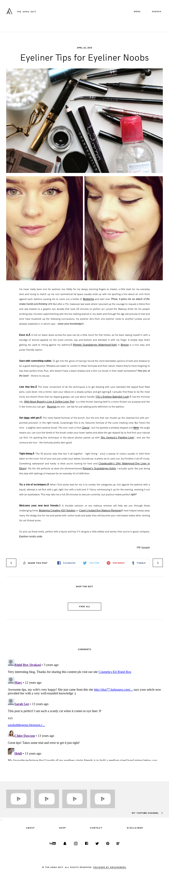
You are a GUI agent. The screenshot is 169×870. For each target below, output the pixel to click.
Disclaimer (135, 827)
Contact (96, 827)
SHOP (62, 827)
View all (84, 606)
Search (156, 11)
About (30, 827)
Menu (137, 11)
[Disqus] (84, 709)
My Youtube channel (146, 813)
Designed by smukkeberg (109, 867)
